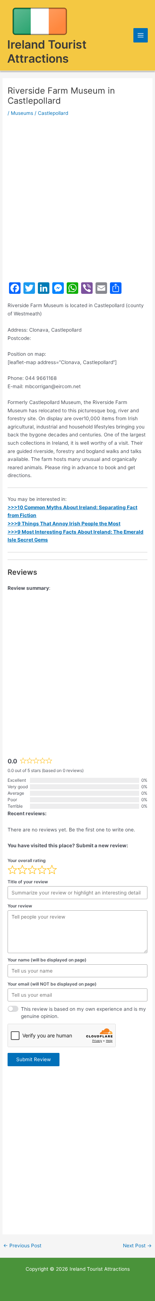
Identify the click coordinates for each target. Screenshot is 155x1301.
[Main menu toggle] (140, 35)
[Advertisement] (77, 199)
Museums (22, 113)
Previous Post (22, 1245)
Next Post (137, 1245)
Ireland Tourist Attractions (47, 51)
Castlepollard (53, 113)
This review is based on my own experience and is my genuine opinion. (83, 1012)
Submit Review (33, 1059)
